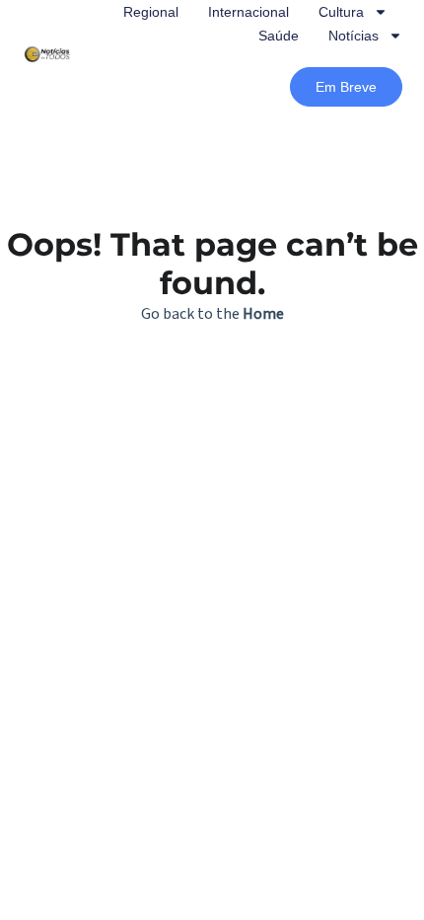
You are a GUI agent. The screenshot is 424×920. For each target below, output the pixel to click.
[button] (346, 87)
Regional (150, 12)
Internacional (248, 12)
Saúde (278, 35)
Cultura (341, 12)
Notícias (353, 35)
